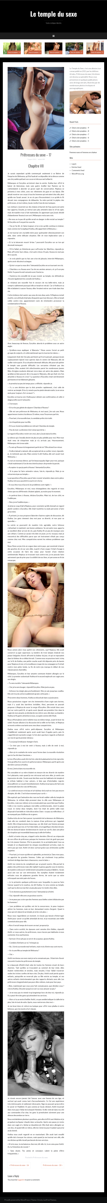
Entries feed (76, 167)
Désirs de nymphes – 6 (76, 52)
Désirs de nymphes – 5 (97, 52)
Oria (39, 1200)
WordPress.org (78, 174)
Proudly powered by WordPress (17, 1200)
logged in (21, 1180)
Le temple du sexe (53, 14)
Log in (74, 164)
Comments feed (78, 170)
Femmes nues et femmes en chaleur (83, 152)
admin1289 (41, 159)
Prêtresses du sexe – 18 (52, 1165)
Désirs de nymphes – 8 (35, 52)
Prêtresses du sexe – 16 (19, 1165)
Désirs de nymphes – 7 (55, 52)
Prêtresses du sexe (40, 1157)
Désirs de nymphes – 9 (14, 52)
